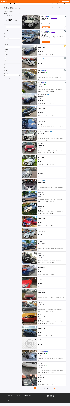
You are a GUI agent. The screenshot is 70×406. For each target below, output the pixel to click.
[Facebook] (47, 396)
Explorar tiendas (54, 3)
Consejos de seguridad (60, 3)
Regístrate (9, 400)
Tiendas (25, 396)
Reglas (17, 399)
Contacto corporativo (11, 399)
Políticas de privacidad (19, 396)
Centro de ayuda (66, 3)
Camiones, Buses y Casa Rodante (11, 20)
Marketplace (21, 3)
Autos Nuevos (8, 23)
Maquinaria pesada (9, 16)
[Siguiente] (54, 388)
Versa (7, 49)
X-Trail (7, 54)
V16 (6, 52)
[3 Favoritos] (35, 143)
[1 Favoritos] (35, 46)
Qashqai (7, 59)
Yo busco (7, 18)
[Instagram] (49, 396)
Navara (7, 55)
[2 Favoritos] (38, 16)
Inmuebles (3, 3)
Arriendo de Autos (9, 19)
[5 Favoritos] (35, 266)
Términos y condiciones (19, 395)
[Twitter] (50, 396)
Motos (7, 21)
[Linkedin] (52, 396)
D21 (6, 57)
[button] (38, 22)
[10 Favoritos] (35, 156)
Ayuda (9, 396)
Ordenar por (56, 14)
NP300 (7, 51)
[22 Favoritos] (35, 229)
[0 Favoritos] (38, 31)
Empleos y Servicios (14, 3)
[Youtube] (53, 396)
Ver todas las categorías (27, 395)
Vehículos (7, 3)
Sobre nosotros (10, 395)
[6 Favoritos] (35, 205)
